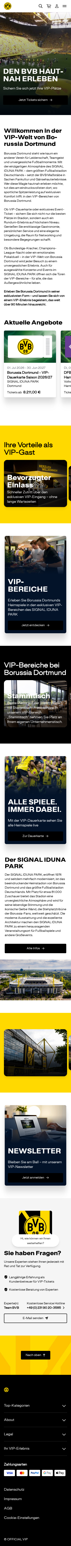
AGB (8, 1508)
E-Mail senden (35, 1318)
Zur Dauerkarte (35, 836)
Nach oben (36, 1355)
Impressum (13, 1499)
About (9, 1420)
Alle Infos (36, 948)
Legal (8, 1434)
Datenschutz (14, 1489)
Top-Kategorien (17, 1405)
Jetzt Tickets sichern (35, 100)
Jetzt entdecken (35, 625)
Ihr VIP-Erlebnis (16, 1448)
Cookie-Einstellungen (21, 1518)
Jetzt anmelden (35, 1178)
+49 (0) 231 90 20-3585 (45, 1308)
